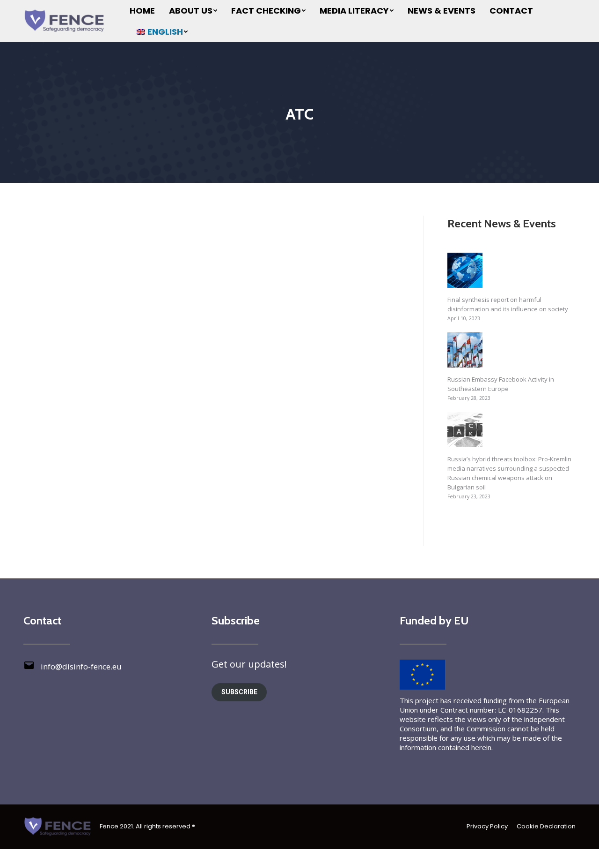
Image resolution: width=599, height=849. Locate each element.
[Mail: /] (29, 668)
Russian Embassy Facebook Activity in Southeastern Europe (500, 384)
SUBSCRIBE (239, 692)
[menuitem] (142, 10)
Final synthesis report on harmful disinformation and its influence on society (507, 304)
